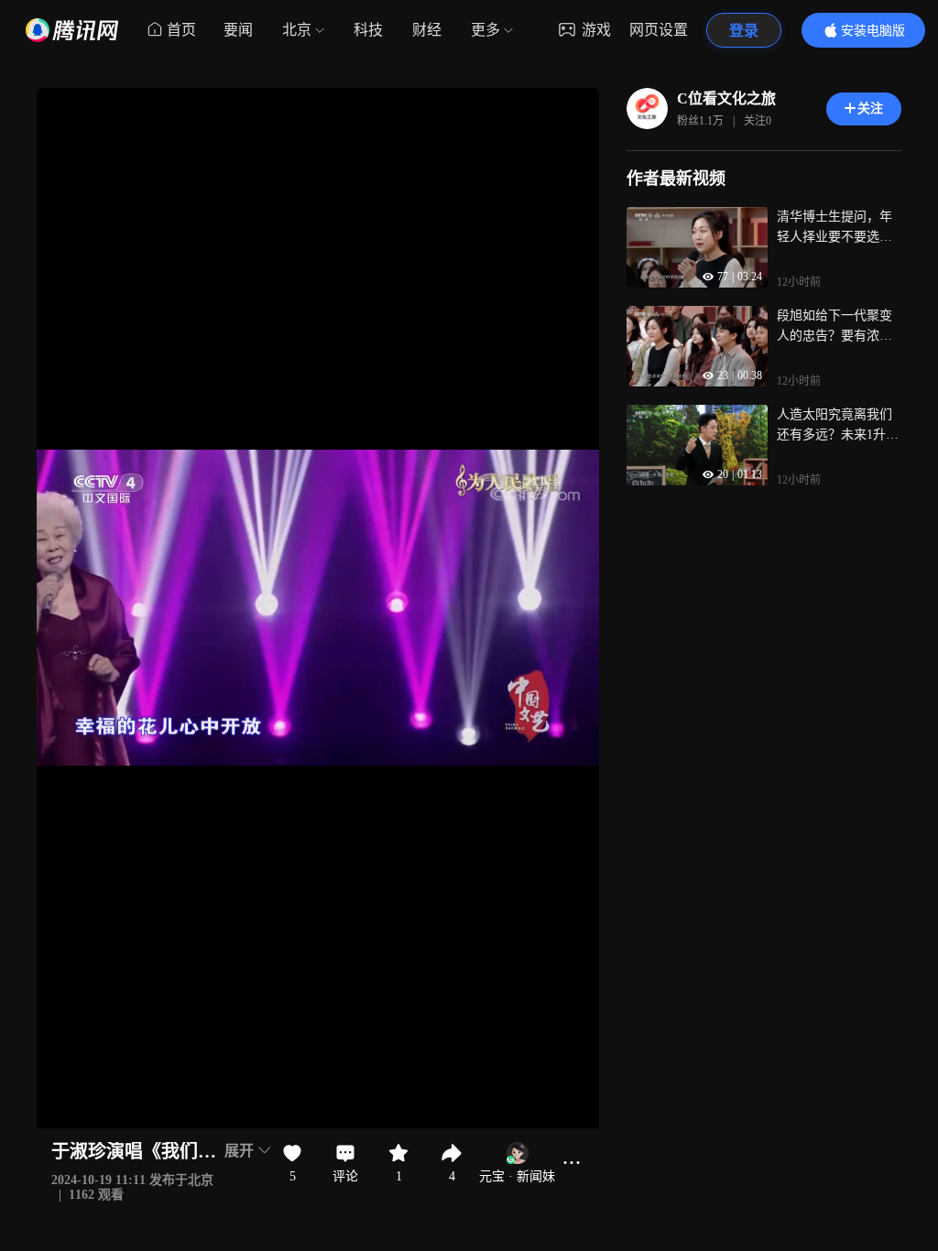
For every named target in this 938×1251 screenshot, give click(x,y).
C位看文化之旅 (726, 98)
